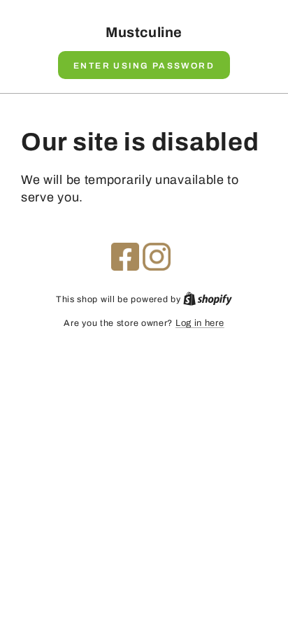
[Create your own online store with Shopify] (207, 299)
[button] (144, 65)
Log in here (199, 323)
